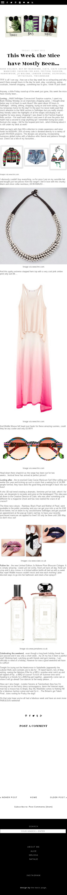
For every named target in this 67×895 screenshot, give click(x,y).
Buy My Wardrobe (30, 69)
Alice (33, 851)
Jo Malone (23, 73)
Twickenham (41, 76)
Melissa (33, 855)
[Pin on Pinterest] (26, 715)
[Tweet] (33, 715)
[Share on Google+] (41, 715)
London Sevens (41, 73)
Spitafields (25, 76)
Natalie (33, 859)
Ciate (46, 69)
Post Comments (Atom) (41, 807)
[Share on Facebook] (30, 715)
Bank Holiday (8, 69)
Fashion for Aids (28, 71)
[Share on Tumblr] (37, 715)
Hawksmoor (8, 73)
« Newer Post (8, 797)
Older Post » (58, 797)
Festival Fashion (51, 71)
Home (33, 797)
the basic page (38, 888)
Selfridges (59, 73)
